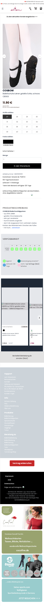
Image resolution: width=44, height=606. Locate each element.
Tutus (6, 430)
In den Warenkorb (22, 166)
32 (17, 122)
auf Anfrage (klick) (32, 264)
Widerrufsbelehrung (11, 406)
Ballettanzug (8, 416)
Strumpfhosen (9, 423)
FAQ (5, 404)
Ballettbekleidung (10, 438)
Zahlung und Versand (12, 384)
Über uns (7, 408)
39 (7, 132)
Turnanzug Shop (10, 452)
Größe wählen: (8, 112)
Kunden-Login (9, 394)
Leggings (7, 428)
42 (37, 132)
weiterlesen (16, 228)
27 (7, 117)
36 (17, 127)
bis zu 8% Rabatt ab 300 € (13, 389)
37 (27, 127)
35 (7, 127)
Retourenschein (10, 379)
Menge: (5, 155)
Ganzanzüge (8, 425)
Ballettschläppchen (11, 418)
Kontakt (7, 382)
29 (27, 117)
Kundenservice (9, 391)
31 (7, 122)
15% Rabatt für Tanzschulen (14, 387)
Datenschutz (9, 484)
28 (17, 117)
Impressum (9, 476)
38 (37, 127)
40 (17, 132)
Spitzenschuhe (9, 421)
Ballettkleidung (9, 440)
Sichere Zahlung (10, 401)
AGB (9, 480)
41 (27, 132)
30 (37, 117)
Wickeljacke (8, 450)
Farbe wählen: (8, 137)
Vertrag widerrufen (22, 463)
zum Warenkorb (10, 377)
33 (27, 122)
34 (37, 122)
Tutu (6, 447)
